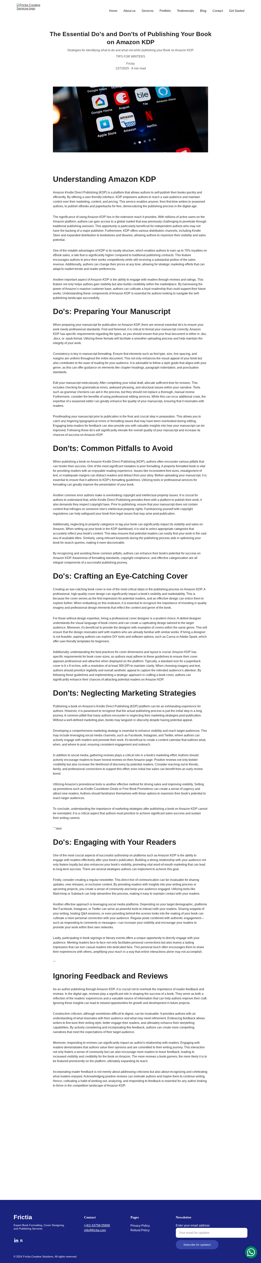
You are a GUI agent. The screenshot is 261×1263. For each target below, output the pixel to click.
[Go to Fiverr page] (21, 1240)
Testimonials (185, 10)
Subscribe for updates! (197, 1244)
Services (147, 10)
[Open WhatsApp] (251, 1252)
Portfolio (165, 10)
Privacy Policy (140, 1225)
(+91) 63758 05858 (97, 1225)
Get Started (236, 10)
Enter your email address (193, 1225)
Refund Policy (140, 1230)
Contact (217, 10)
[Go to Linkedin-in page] (16, 1240)
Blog (203, 10)
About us (129, 10)
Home (113, 10)
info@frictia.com (95, 1230)
